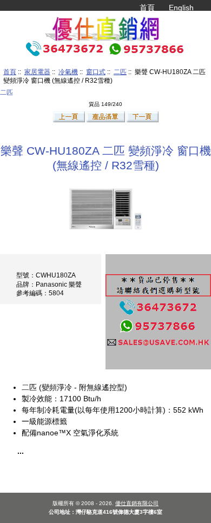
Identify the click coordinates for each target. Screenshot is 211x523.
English (181, 7)
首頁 (147, 7)
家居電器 (37, 71)
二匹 (120, 71)
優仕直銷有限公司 (137, 503)
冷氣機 (68, 71)
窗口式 (96, 71)
